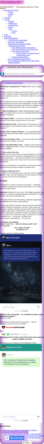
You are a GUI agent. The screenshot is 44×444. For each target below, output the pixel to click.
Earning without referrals (20, 57)
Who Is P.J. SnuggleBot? (16, 42)
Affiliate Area (12, 23)
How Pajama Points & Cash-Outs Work (25, 49)
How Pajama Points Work (20, 51)
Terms (10, 29)
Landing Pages (13, 25)
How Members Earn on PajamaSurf (23, 48)
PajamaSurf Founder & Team (13, 83)
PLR (9, 16)
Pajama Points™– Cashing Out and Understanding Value (27, 54)
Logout (10, 27)
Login (6, 34)
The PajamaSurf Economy (16, 46)
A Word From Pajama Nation (17, 40)
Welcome (7, 18)
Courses (10, 14)
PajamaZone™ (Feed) (11, 10)
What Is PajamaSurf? (11, 38)
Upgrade (11, 21)
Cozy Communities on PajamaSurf (19, 59)
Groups (10, 12)
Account (7, 20)
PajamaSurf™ (12, 2)
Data (13, 33)
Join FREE (7, 36)
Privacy (14, 31)
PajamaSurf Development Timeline (19, 44)
